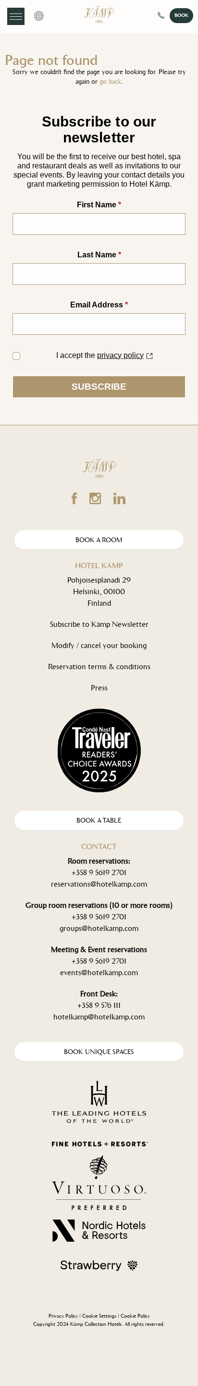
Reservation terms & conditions (99, 666)
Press (99, 687)
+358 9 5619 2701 (99, 872)
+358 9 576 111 (99, 1005)
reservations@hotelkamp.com (99, 884)
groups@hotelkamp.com (99, 928)
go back (110, 81)
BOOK (181, 15)
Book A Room (98, 540)
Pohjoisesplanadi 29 (99, 580)
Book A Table (98, 820)
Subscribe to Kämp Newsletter (99, 624)
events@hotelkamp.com (99, 972)
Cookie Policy (135, 1316)
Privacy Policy (63, 1316)
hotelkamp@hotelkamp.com (99, 1016)
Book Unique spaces (99, 1052)
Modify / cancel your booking (99, 645)
